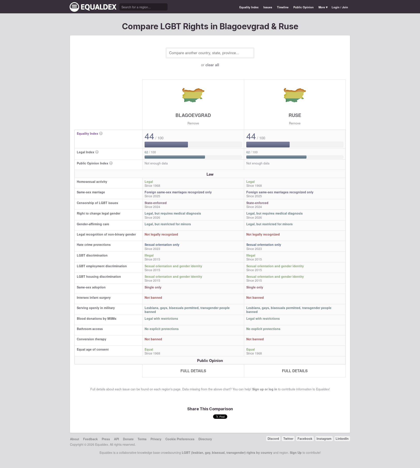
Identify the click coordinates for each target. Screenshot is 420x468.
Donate (128, 439)
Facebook (305, 438)
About (74, 439)
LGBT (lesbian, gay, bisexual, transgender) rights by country (227, 452)
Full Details (193, 370)
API (116, 439)
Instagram (324, 438)
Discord (273, 438)
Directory (205, 439)
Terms (142, 439)
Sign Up (296, 452)
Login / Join (340, 7)
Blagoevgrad (193, 115)
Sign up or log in (264, 389)
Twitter (288, 438)
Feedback (90, 439)
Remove (193, 123)
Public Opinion (303, 7)
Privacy (155, 439)
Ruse (295, 115)
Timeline (283, 7)
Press (106, 439)
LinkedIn (342, 438)
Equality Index (249, 7)
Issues (267, 7)
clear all (212, 64)
